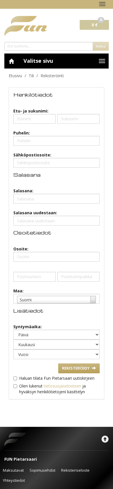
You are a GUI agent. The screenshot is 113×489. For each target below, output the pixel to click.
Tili (31, 75)
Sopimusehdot (42, 470)
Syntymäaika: (27, 326)
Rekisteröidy (76, 368)
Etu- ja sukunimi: (30, 111)
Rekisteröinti (52, 75)
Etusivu (15, 75)
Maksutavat (13, 470)
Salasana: (23, 190)
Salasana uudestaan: (35, 212)
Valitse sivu (38, 60)
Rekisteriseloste (75, 470)
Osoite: (20, 249)
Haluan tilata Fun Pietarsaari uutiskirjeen (56, 378)
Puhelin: (21, 133)
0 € (97, 23)
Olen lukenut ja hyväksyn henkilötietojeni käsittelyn (52, 388)
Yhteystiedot (14, 480)
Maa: (18, 291)
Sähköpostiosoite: (32, 155)
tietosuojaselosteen (62, 386)
